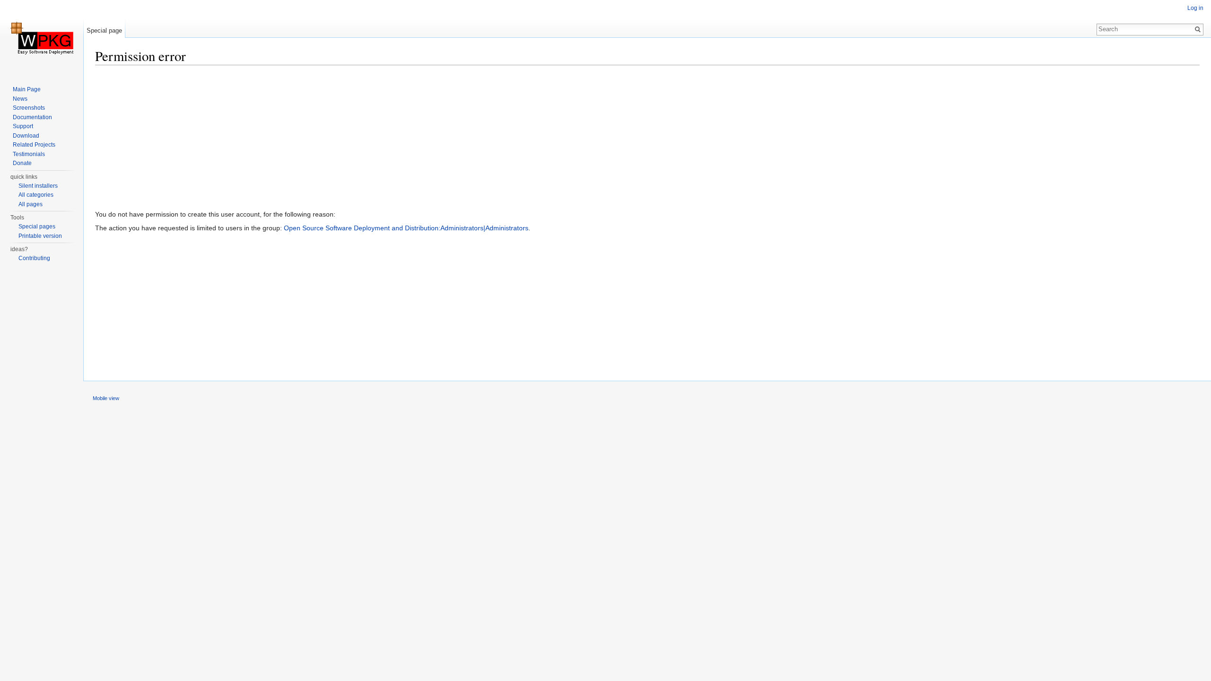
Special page (104, 30)
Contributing (34, 258)
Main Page (27, 89)
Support (23, 126)
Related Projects (34, 144)
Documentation (32, 117)
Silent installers (38, 186)
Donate (22, 163)
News (20, 99)
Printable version (40, 236)
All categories (35, 195)
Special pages (36, 226)
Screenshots (29, 108)
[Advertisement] (379, 139)
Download (26, 135)
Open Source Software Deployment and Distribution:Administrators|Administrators (406, 228)
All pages (30, 204)
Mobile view (106, 398)
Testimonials (29, 154)
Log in (1195, 8)
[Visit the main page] (41, 38)
